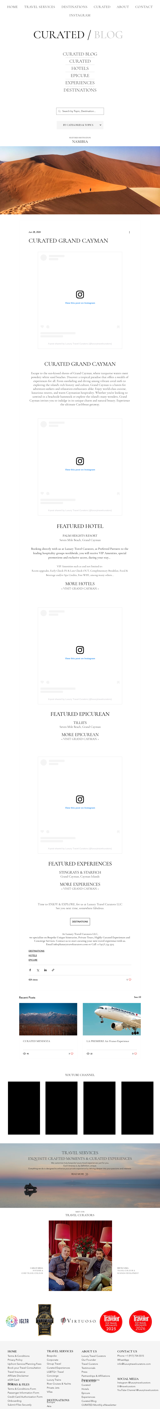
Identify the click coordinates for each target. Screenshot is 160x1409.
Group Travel (54, 1363)
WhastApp (123, 1359)
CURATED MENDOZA (36, 1041)
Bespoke (52, 1355)
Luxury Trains (54, 1379)
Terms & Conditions (19, 1355)
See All (137, 997)
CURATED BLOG (80, 54)
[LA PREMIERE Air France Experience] (112, 1019)
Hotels (85, 1388)
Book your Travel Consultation (24, 1367)
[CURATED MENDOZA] (48, 1019)
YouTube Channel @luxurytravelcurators (137, 1390)
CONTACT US (127, 1351)
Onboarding (14, 1400)
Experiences (88, 1396)
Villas (49, 1391)
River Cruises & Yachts (59, 1383)
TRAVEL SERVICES (80, 1152)
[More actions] (129, 232)
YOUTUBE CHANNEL (80, 1075)
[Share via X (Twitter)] (37, 970)
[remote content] (80, 300)
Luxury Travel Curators (94, 1355)
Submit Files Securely (19, 1404)
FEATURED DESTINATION (80, 138)
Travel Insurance (16, 1371)
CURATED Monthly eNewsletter (99, 1404)
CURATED (80, 61)
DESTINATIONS (80, 90)
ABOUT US (89, 1351)
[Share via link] (53, 970)
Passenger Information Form (23, 1392)
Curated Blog (89, 1400)
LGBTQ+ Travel (55, 1371)
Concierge (53, 1375)
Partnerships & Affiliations (96, 1375)
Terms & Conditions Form (22, 1388)
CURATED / (78, 34)
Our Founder (89, 1359)
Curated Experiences (58, 1367)
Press (84, 1371)
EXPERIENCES (80, 83)
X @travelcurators (126, 1386)
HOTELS (80, 68)
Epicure (86, 1393)
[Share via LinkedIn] (45, 970)
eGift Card (13, 1379)
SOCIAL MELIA (128, 1379)
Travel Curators (90, 1363)
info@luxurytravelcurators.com (134, 1363)
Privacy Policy (15, 1359)
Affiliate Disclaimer (18, 1375)
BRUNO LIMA (128, 1270)
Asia (49, 1406)
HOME (12, 1351)
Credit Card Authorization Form (25, 1396)
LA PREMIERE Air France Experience (108, 1041)
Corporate (52, 1359)
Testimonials (88, 1367)
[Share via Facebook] (30, 970)
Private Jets (53, 1387)
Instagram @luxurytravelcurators (133, 1382)
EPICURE (80, 75)
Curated (86, 1384)
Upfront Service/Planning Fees (24, 1363)
